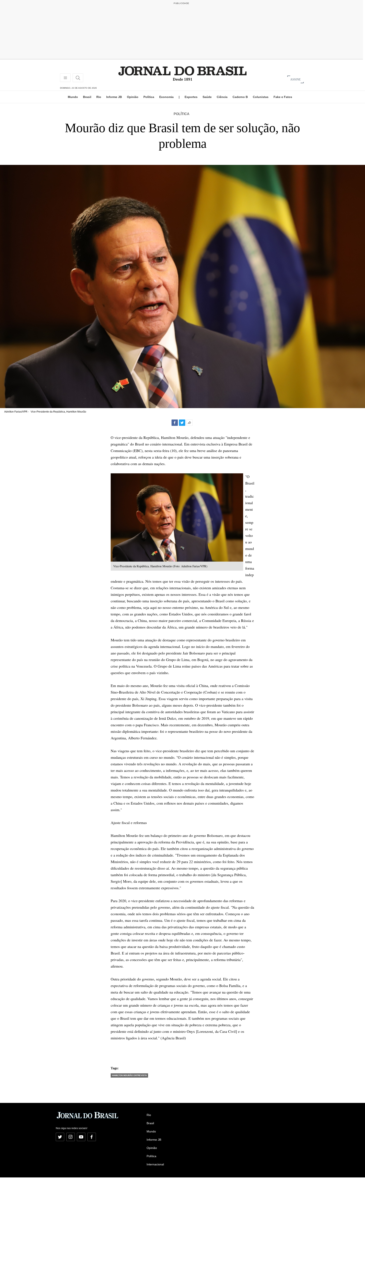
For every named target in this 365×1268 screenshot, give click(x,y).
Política (148, 96)
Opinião (132, 96)
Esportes (191, 96)
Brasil (87, 96)
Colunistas (260, 96)
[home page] (182, 70)
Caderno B (240, 96)
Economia (166, 96)
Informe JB (114, 96)
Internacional (155, 1164)
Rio (98, 96)
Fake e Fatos (283, 96)
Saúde (207, 96)
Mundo (73, 96)
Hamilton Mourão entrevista (129, 1075)
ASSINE (295, 79)
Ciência (222, 96)
